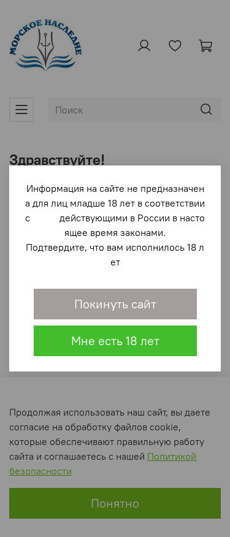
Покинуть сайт (115, 303)
